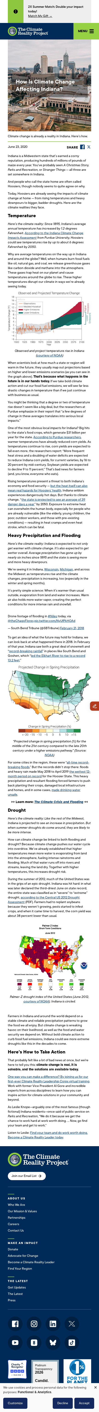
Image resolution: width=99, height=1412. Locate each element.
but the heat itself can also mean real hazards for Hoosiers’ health (47, 488)
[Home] (28, 31)
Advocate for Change (23, 1255)
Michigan (66, 569)
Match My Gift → (40, 16)
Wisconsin (51, 569)
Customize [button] (15, 1403)
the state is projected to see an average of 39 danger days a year (46, 502)
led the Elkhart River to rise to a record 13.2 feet (46, 658)
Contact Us (16, 1230)
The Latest (15, 1294)
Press (11, 1300)
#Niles (52, 616)
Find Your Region (20, 1268)
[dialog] (49, 1397)
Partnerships (16, 1217)
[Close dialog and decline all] (95, 1386)
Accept (84, 1403)
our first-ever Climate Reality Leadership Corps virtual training (48, 1079)
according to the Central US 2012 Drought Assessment (44, 900)
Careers (13, 1224)
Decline (62, 1403)
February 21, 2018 (72, 628)
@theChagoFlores (21, 620)
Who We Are (16, 1204)
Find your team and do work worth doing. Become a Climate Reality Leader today (48, 1135)
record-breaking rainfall (25, 651)
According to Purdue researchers (57, 437)
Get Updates (17, 1287)
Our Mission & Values (22, 1211)
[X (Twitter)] (89, 147)
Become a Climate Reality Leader (31, 1262)
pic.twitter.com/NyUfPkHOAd (54, 620)
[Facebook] (82, 147)
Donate (13, 1249)
